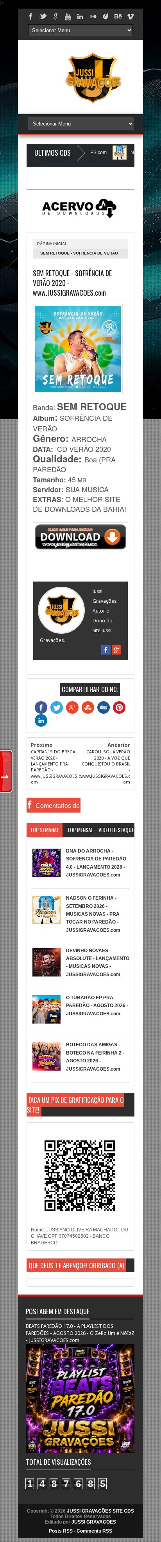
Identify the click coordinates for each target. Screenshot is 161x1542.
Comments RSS (94, 1531)
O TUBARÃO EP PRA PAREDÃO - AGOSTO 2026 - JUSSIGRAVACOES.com (97, 1005)
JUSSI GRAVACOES (94, 1522)
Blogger (111, 164)
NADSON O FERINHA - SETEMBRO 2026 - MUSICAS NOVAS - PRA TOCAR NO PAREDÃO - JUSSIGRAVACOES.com (93, 914)
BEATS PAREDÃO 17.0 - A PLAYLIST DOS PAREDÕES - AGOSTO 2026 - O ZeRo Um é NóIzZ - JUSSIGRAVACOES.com (80, 1333)
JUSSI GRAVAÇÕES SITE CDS (100, 1511)
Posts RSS (61, 1531)
